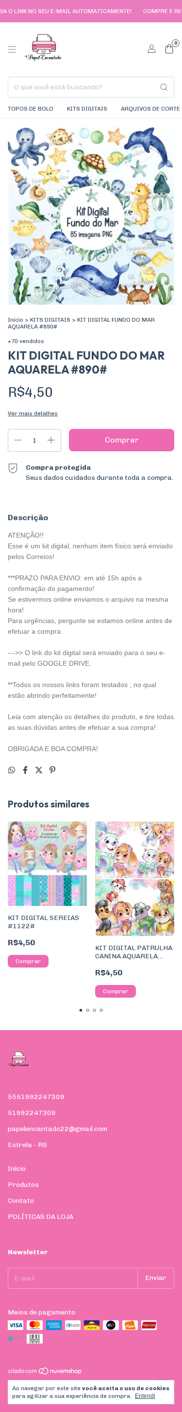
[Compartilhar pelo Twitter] (40, 770)
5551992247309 (36, 1097)
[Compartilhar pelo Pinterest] (52, 770)
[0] (169, 49)
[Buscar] (164, 87)
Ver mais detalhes (33, 413)
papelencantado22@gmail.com (57, 1129)
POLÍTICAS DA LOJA (40, 1217)
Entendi (145, 1396)
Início (15, 319)
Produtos (23, 1185)
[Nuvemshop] (45, 1373)
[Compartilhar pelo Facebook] (26, 770)
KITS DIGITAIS (87, 108)
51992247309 (32, 1113)
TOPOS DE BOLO (30, 108)
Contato (21, 1201)
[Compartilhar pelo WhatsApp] (12, 770)
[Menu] (12, 49)
